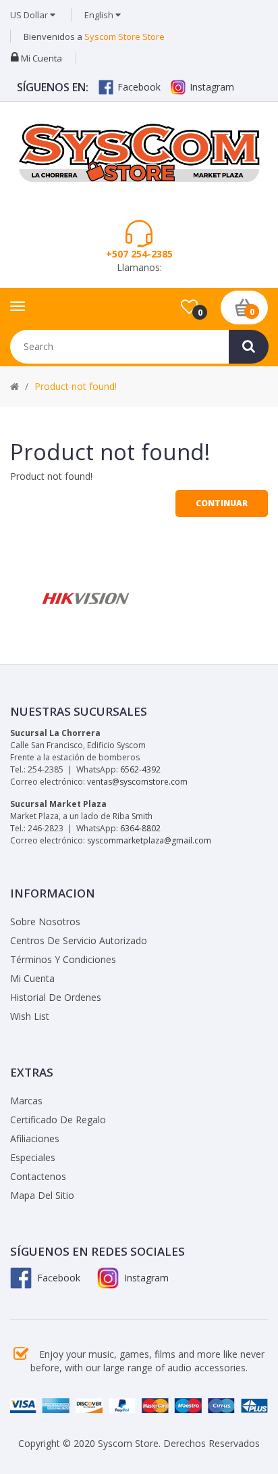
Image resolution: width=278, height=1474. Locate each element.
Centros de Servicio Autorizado (78, 940)
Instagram (212, 86)
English (99, 15)
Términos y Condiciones (63, 959)
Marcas (26, 1100)
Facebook (139, 86)
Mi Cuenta (32, 978)
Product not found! (75, 386)
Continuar (222, 503)
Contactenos (38, 1176)
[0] (189, 307)
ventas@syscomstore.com (137, 781)
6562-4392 (140, 769)
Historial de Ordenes (55, 997)
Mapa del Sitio (42, 1195)
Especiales (32, 1157)
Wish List (29, 1016)
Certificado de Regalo (58, 1119)
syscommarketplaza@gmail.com (149, 840)
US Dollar (30, 15)
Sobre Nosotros (45, 921)
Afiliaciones (34, 1138)
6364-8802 (140, 828)
